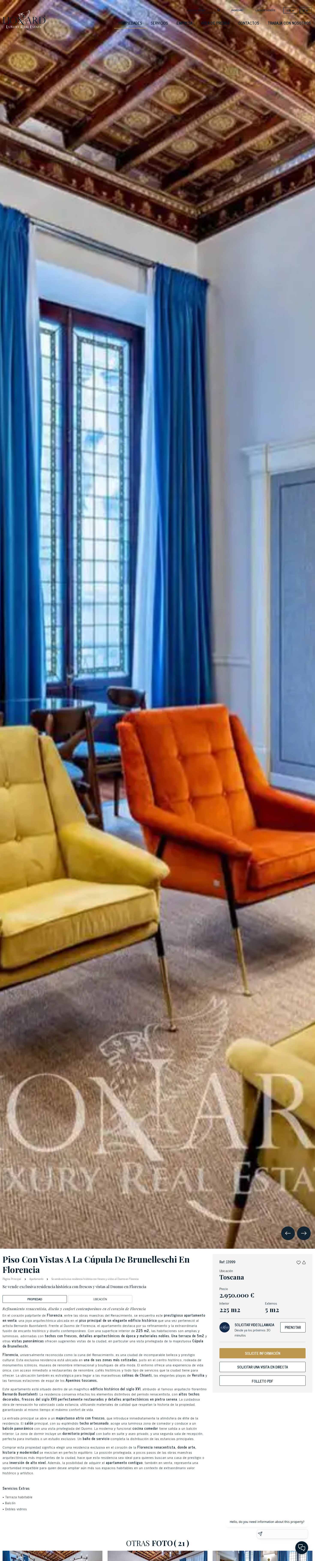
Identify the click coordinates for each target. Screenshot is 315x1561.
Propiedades (130, 23)
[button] (299, 1262)
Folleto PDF (262, 1381)
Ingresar (237, 10)
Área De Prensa (215, 23)
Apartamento (36, 1279)
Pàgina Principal (12, 1278)
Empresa (184, 23)
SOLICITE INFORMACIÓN (262, 1353)
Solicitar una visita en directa (262, 1367)
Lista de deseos (265, 10)
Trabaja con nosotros (289, 23)
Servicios (159, 23)
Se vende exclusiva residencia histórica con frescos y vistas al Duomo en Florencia (95, 1279)
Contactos (248, 23)
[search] (218, 9)
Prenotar (293, 1327)
